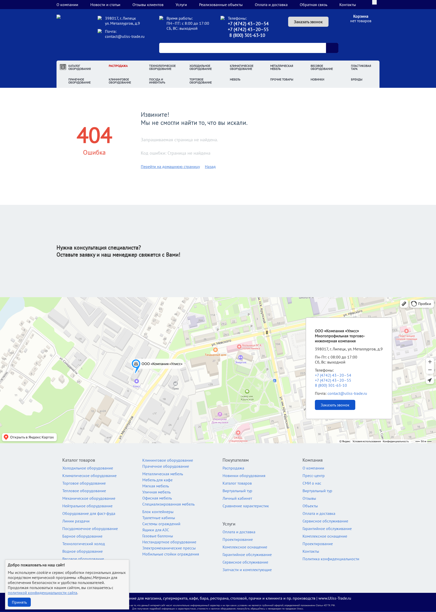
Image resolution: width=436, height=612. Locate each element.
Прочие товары (281, 79)
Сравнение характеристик (246, 505)
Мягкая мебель (155, 485)
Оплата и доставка (271, 4)
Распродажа (118, 66)
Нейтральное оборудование (87, 505)
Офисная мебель (157, 497)
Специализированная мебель (168, 504)
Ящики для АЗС (155, 529)
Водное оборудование (82, 551)
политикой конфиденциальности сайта (42, 592)
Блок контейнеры (158, 511)
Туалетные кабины (158, 517)
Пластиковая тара (361, 67)
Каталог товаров (237, 483)
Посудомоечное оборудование (90, 528)
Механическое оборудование (88, 498)
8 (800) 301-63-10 (247, 35)
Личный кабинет (237, 498)
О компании (67, 4)
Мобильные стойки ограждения (170, 554)
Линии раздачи (76, 520)
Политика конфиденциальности (331, 558)
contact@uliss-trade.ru (125, 36)
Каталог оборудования (79, 67)
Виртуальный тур (237, 490)
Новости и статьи (105, 4)
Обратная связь (313, 4)
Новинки (317, 79)
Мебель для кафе (157, 479)
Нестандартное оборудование (169, 541)
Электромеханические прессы (169, 547)
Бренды (356, 79)
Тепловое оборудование (84, 490)
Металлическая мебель (281, 67)
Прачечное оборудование (79, 80)
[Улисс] (74, 35)
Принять (19, 602)
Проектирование (238, 539)
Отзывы (309, 498)
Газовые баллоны (157, 535)
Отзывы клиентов (148, 4)
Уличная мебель (156, 491)
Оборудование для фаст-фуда (88, 513)
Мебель (235, 79)
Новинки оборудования (244, 475)
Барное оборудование (82, 536)
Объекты (310, 505)
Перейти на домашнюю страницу (170, 166)
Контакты (347, 4)
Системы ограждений (161, 523)
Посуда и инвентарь (157, 80)
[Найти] (332, 48)
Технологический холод (83, 543)
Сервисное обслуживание (245, 562)
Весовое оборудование (322, 67)
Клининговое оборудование (120, 80)
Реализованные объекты (221, 4)
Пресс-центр (314, 475)
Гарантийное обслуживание (247, 554)
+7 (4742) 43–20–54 (248, 23)
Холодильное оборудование (200, 67)
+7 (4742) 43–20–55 (248, 29)
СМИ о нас (312, 483)
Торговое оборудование (200, 80)
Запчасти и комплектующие (247, 569)
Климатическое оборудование (241, 67)
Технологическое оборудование (162, 67)
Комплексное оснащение (245, 546)
